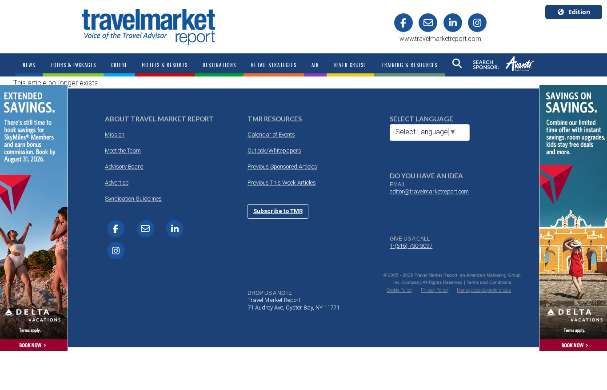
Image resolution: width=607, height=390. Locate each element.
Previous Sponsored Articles (282, 166)
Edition (579, 12)
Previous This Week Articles (282, 182)
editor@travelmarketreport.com (429, 191)
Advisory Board (124, 166)
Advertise (116, 182)
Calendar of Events (271, 134)
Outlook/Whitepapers (274, 150)
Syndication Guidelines (133, 198)
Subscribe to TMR (278, 211)
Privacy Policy (434, 290)
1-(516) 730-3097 (411, 245)
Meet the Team (123, 150)
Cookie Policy (399, 290)
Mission (114, 134)
